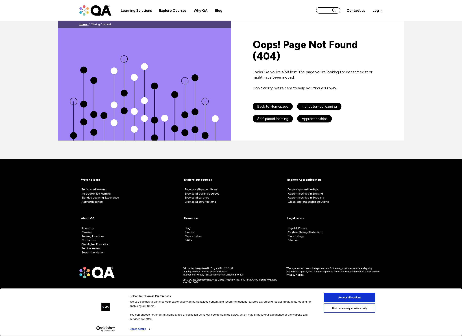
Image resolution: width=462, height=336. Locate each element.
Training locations (93, 236)
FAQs (188, 240)
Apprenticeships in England (305, 193)
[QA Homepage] (95, 10)
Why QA (201, 10)
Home (83, 24)
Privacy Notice (295, 274)
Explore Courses (172, 10)
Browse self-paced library (201, 189)
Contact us (356, 10)
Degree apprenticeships (303, 189)
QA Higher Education (95, 244)
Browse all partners (197, 197)
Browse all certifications (200, 201)
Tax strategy (296, 236)
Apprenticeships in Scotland (306, 197)
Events (189, 232)
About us (88, 228)
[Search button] (334, 10)
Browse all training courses (202, 193)
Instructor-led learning (319, 106)
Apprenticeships (314, 119)
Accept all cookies (349, 297)
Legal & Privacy (297, 228)
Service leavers (91, 248)
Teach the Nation (93, 252)
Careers (87, 232)
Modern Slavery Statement (305, 232)
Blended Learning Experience (100, 197)
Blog (218, 10)
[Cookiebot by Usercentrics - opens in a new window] (105, 329)
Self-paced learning (272, 119)
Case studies (193, 236)
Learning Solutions (136, 10)
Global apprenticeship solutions (308, 201)
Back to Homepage (272, 106)
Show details (138, 328)
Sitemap (293, 240)
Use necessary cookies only (349, 307)
